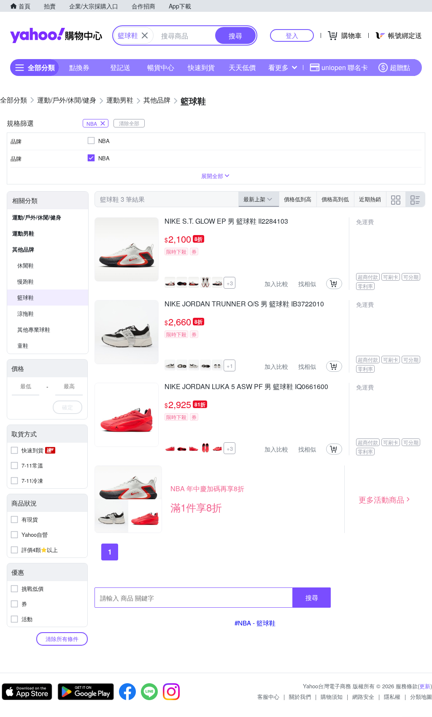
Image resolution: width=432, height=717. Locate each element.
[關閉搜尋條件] (145, 35)
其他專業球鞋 (33, 329)
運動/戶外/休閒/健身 (36, 217)
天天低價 (242, 67)
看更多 (278, 67)
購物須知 (332, 697)
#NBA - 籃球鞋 (255, 622)
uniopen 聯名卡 (344, 67)
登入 (292, 35)
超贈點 (400, 67)
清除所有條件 (62, 639)
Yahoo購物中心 (56, 35)
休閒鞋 (25, 265)
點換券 (79, 67)
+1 (230, 366)
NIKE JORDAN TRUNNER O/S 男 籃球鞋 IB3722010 (244, 304)
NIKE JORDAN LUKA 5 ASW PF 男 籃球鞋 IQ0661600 (246, 387)
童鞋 (22, 345)
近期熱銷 (370, 199)
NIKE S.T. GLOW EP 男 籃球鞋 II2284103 (226, 221)
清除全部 (129, 123)
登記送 (120, 67)
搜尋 (311, 597)
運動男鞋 (23, 233)
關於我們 (300, 697)
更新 (424, 686)
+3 (230, 283)
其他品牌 (23, 249)
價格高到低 (335, 199)
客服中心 (268, 697)
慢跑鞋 (25, 281)
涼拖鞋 (25, 313)
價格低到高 (297, 199)
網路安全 (363, 697)
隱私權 (392, 697)
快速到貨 (201, 67)
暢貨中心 (160, 67)
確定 (67, 407)
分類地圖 (421, 697)
